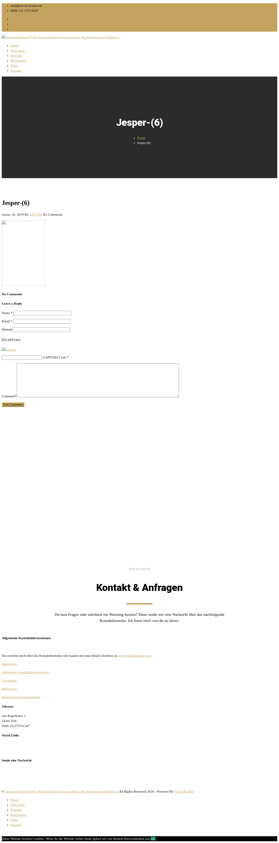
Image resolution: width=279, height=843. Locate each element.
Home (14, 45)
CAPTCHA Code (54, 357)
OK (153, 838)
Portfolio (16, 55)
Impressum (9, 664)
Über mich (17, 50)
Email (7, 321)
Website (7, 329)
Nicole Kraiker (184, 791)
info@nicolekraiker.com (134, 655)
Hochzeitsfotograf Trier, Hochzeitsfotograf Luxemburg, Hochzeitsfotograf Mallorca (61, 791)
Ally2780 (35, 214)
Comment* (9, 396)
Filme (14, 65)
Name (7, 313)
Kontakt (15, 70)
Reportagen (18, 60)
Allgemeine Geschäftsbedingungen (25, 672)
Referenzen (9, 689)
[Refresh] (9, 350)
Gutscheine (9, 680)
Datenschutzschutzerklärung (21, 697)
